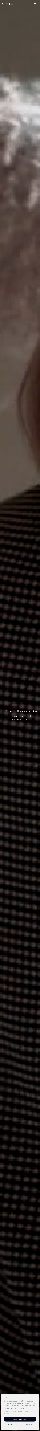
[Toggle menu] (35, 4)
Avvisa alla (11, 1425)
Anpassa (28, 1425)
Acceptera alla (20, 1419)
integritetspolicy (16, 1411)
